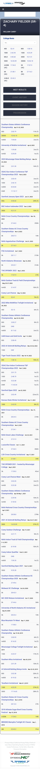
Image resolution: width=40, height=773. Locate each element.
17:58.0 (13, 625)
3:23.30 (13, 485)
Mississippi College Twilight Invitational (17, 647)
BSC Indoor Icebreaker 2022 (12, 206)
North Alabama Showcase (11, 261)
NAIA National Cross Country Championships (19, 507)
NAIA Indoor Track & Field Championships (17, 539)
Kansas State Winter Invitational (14, 400)
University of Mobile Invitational (13, 145)
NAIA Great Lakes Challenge (12, 435)
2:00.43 (13, 179)
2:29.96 (13, 498)
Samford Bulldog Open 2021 (12, 566)
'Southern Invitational (9, 683)
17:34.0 (13, 65)
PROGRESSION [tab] (19, 113)
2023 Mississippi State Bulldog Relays (16, 159)
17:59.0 (13, 471)
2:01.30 (13, 166)
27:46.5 (13, 449)
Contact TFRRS (29, 745)
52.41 (12, 49)
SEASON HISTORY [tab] (20, 105)
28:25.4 (13, 615)
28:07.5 (13, 236)
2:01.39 (13, 664)
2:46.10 (13, 183)
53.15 (13, 310)
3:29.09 (13, 154)
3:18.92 (13, 502)
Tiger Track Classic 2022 (10, 356)
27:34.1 (13, 429)
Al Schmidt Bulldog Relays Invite (14, 669)
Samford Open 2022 (9, 390)
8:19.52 (13, 678)
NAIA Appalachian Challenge (12, 241)
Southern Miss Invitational (11, 659)
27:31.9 (13, 439)
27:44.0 (13, 223)
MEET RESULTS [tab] (19, 90)
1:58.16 (29, 49)
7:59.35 (13, 560)
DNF (12, 350)
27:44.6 (13, 602)
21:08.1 (13, 72)
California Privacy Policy (21, 742)
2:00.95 (13, 637)
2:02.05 (13, 481)
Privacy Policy (9, 742)
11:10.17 (14, 191)
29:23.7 (13, 265)
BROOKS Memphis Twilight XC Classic (16, 722)
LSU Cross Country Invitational (13, 454)
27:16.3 (29, 72)
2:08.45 (13, 340)
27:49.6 (13, 583)
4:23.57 (13, 654)
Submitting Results (18, 745)
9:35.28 (13, 570)
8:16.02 (13, 641)
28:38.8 (13, 514)
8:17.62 (13, 330)
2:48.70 (13, 376)
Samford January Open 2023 (12, 197)
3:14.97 (13, 287)
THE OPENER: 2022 (9, 271)
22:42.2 (13, 78)
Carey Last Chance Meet (11, 477)
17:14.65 (14, 691)
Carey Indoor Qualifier (9, 552)
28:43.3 (13, 593)
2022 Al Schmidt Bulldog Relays (13, 346)
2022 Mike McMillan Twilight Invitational (17, 303)
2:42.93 (13, 53)
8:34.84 (13, 187)
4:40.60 (13, 57)
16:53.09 (13, 61)
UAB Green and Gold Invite (11, 336)
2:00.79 (13, 131)
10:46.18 (30, 61)
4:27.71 (13, 534)
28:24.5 (13, 417)
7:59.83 (13, 140)
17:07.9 (29, 65)
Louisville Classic (8, 445)
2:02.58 (13, 673)
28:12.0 (13, 704)
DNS (12, 326)
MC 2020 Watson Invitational (12, 598)
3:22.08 (13, 381)
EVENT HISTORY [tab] (20, 97)
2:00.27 (13, 322)
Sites (9, 745)
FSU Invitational (7, 251)
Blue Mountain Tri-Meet (10, 620)
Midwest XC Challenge (10, 588)
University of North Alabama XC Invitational (18, 608)
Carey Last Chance (8, 293)
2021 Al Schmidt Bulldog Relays (13, 520)
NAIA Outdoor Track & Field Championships (18, 280)
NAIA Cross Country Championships (15, 216)
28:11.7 (13, 255)
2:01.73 (13, 372)
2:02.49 (13, 394)
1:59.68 (13, 150)
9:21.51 (29, 57)
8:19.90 (13, 547)
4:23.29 (29, 53)
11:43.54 (14, 385)
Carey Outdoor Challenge (11, 530)
